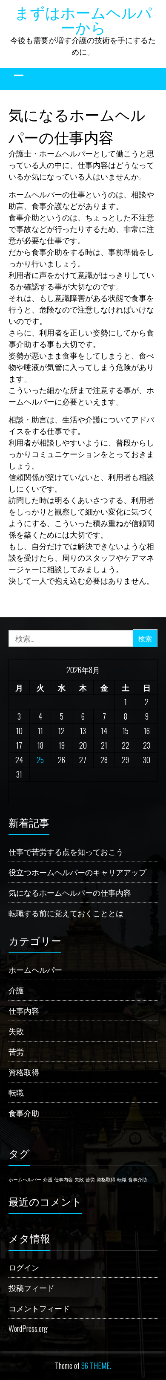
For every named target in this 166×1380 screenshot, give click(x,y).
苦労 (16, 1051)
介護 (16, 989)
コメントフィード (39, 1307)
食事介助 (24, 1112)
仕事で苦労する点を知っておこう (66, 851)
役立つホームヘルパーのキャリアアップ (77, 871)
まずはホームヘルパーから (83, 19)
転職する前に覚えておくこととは (66, 912)
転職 (16, 1092)
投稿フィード (31, 1287)
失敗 (16, 1030)
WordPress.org (28, 1328)
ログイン (24, 1267)
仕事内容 (24, 1010)
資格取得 (24, 1071)
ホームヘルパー (35, 969)
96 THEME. (96, 1365)
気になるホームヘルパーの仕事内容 (70, 892)
